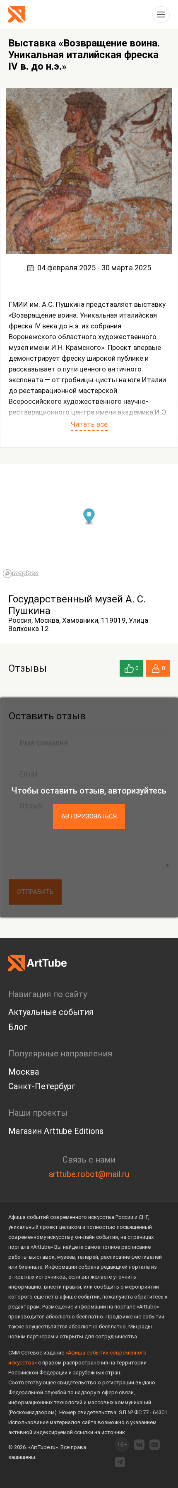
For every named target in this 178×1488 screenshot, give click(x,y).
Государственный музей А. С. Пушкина (77, 605)
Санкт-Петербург (41, 1086)
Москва (23, 1072)
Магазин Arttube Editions (55, 1131)
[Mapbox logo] (20, 573)
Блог (17, 1027)
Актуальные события (51, 1012)
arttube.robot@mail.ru (89, 1174)
